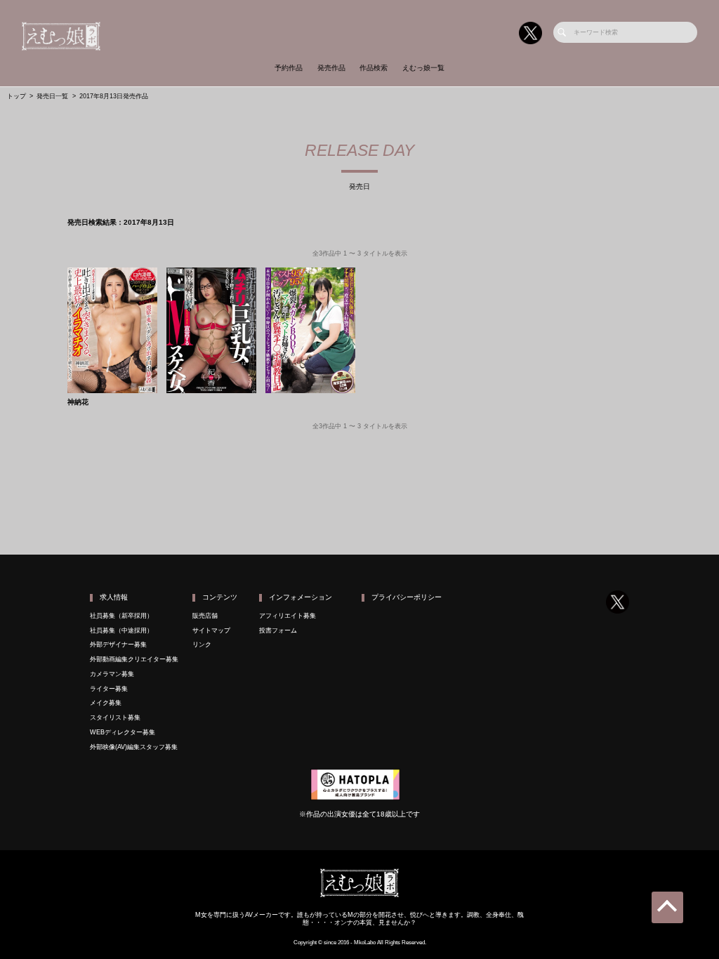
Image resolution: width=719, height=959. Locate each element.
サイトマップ (211, 630)
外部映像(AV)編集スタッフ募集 (134, 746)
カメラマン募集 (112, 673)
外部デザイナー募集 (118, 644)
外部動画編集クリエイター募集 (134, 659)
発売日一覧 (52, 96)
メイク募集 (105, 702)
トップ (16, 96)
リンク (201, 644)
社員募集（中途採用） (121, 630)
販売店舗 (205, 615)
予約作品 (289, 68)
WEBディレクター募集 (122, 732)
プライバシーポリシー (406, 597)
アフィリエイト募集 (287, 615)
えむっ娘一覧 (423, 68)
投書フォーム (278, 630)
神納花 (77, 402)
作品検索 (374, 68)
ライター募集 (109, 688)
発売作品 (331, 68)
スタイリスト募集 (115, 717)
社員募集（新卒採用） (121, 615)
